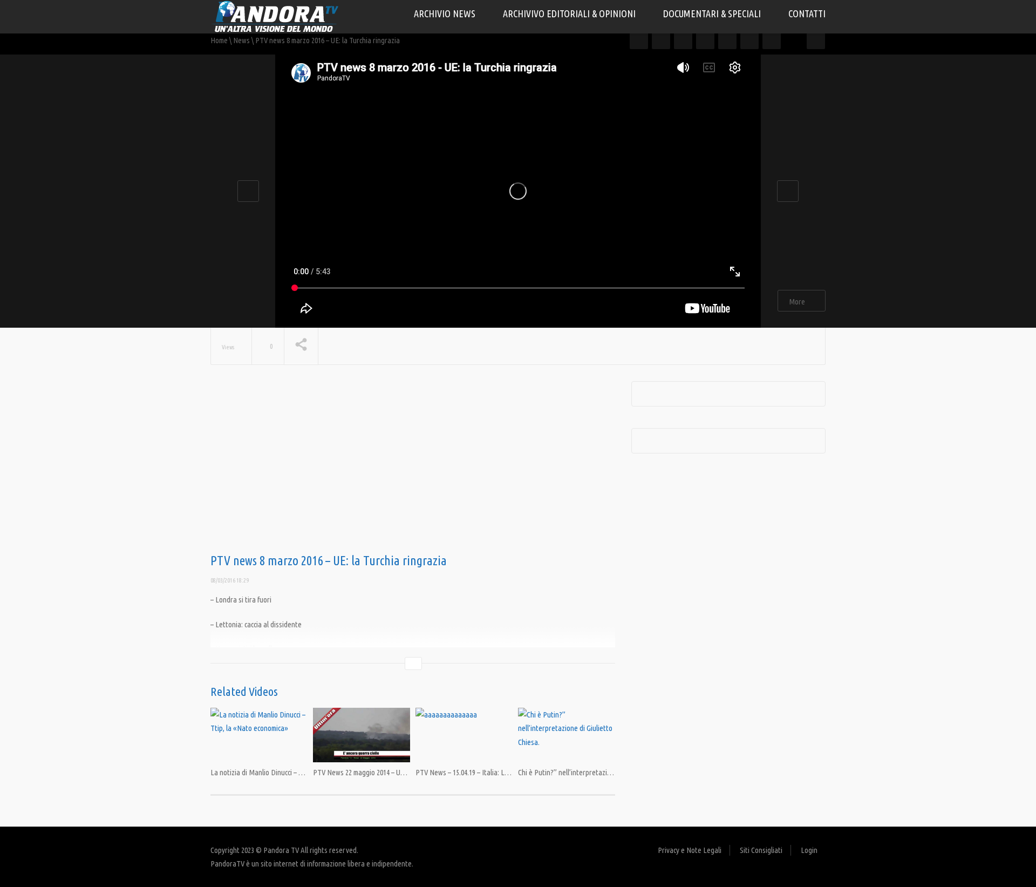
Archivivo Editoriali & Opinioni (570, 13)
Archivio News (446, 13)
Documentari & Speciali (713, 13)
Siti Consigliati (761, 850)
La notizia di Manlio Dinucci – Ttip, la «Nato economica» (293, 772)
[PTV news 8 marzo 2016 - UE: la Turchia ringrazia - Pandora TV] (275, 16)
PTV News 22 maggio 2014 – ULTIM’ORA (372, 772)
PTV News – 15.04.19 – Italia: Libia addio (474, 772)
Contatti (807, 13)
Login (809, 850)
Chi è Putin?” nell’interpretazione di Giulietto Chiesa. (597, 772)
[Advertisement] (412, 467)
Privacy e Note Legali (689, 850)
